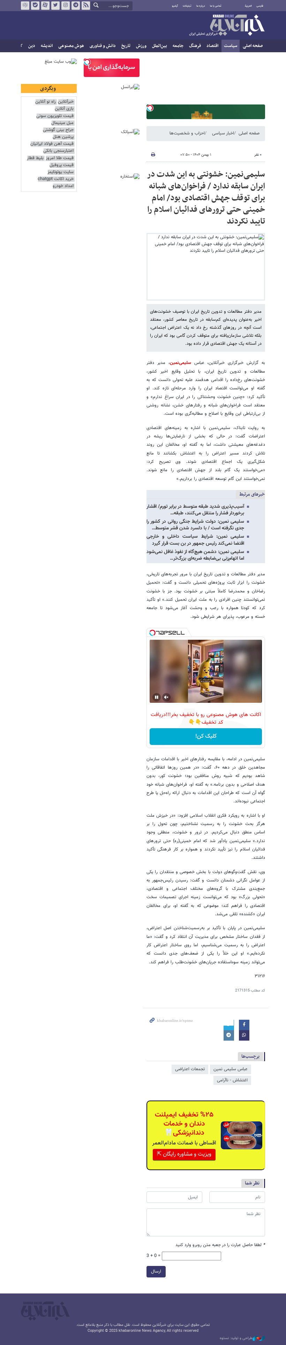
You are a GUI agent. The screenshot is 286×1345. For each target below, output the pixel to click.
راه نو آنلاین (45, 102)
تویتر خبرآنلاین (55, 5)
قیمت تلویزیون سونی (55, 116)
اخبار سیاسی (223, 133)
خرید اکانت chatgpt (56, 179)
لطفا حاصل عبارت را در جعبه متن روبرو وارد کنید (220, 1245)
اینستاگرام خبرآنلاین (65, 5)
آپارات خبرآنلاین (45, 5)
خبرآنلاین (226, 26)
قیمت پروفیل (62, 165)
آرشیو (175, 6)
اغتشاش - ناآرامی (232, 1080)
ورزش (141, 46)
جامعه (178, 46)
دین (31, 46)
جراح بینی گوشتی (58, 130)
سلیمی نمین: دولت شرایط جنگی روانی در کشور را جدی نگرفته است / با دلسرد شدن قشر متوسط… (195, 525)
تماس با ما (215, 6)
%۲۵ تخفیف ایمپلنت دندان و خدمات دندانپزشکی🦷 (184, 1123)
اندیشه (47, 46)
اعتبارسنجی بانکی (58, 151)
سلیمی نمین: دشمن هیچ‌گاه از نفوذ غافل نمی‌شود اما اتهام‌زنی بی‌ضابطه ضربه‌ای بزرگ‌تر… (195, 555)
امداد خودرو (63, 186)
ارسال (156, 1271)
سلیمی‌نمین (180, 362)
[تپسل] (149, 107)
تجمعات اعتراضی (190, 1069)
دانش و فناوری (103, 46)
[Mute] (166, 697)
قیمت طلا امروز (60, 158)
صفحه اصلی (253, 46)
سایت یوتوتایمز (60, 172)
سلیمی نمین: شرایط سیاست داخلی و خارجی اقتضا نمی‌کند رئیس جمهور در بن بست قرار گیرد (195, 540)
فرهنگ (195, 46)
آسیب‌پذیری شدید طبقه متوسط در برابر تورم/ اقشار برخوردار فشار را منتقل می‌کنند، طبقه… (195, 510)
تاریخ (125, 46)
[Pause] (156, 697)
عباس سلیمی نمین (230, 1069)
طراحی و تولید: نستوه (236, 1338)
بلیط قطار (35, 158)
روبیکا (25, 5)
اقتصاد (212, 46)
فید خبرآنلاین (86, 5)
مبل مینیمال (62, 123)
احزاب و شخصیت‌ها (187, 133)
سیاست (230, 46)
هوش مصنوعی (71, 46)
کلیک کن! (206, 736)
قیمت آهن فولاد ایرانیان (52, 144)
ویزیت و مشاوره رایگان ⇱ (184, 1154)
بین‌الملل (159, 46)
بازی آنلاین (64, 109)
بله (35, 5)
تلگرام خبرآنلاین (76, 5)
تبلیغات (187, 6)
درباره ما (200, 6)
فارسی (259, 6)
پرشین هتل (63, 137)
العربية (248, 6)
